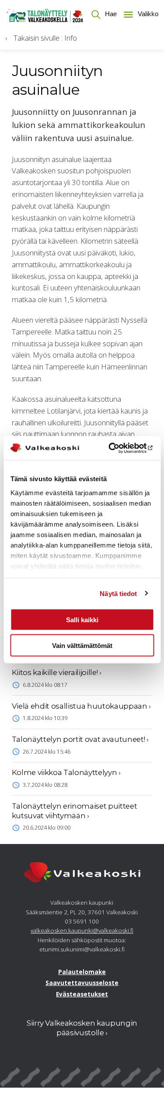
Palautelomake (82, 972)
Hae (110, 13)
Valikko (147, 13)
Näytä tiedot (118, 593)
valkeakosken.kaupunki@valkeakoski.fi (82, 930)
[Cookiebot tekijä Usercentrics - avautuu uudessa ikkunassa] (117, 448)
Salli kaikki (82, 620)
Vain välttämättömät (82, 645)
